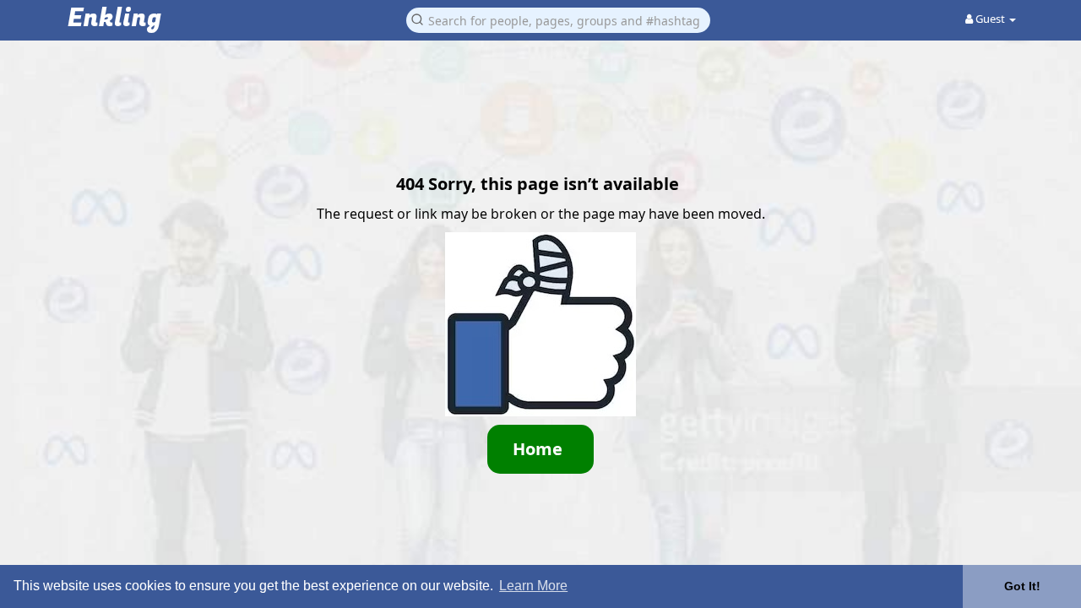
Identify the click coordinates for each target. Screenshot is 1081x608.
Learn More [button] (533, 585)
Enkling (114, 19)
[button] (558, 19)
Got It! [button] (1022, 586)
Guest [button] (990, 18)
